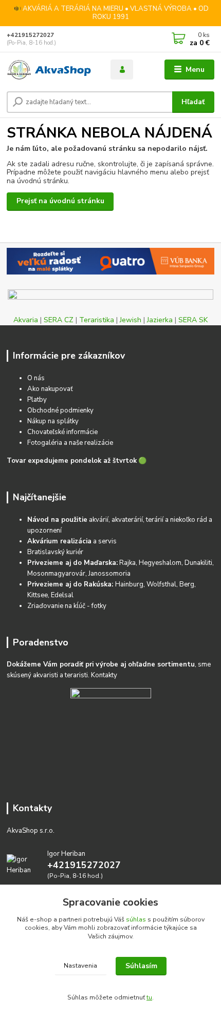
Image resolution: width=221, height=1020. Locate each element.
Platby (37, 399)
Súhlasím (141, 966)
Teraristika (96, 320)
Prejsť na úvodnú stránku (60, 201)
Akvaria (25, 320)
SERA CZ (58, 320)
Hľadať (193, 102)
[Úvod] (50, 70)
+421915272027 (30, 35)
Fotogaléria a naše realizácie (70, 442)
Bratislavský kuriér (55, 552)
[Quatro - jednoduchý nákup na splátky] (110, 261)
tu (149, 997)
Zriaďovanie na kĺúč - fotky (66, 606)
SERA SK (193, 320)
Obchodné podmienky (60, 410)
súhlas (136, 919)
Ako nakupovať (50, 389)
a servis (72, 541)
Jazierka (160, 320)
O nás (36, 378)
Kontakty (104, 675)
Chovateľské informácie (62, 432)
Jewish (130, 320)
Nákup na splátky (53, 421)
